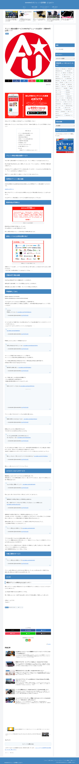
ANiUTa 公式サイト (9, 189)
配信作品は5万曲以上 (23, 137)
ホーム (46, 760)
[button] (11, 14)
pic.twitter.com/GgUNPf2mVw (27, 386)
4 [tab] (42, 24)
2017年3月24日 (24, 315)
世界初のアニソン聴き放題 (24, 135)
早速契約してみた (22, 142)
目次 (26, 130)
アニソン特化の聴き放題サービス (26, 133)
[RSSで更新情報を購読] (29, 640)
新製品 (7, 607)
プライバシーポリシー (58, 760)
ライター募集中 (66, 760)
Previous (4, 16)
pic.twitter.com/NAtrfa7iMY (29, 528)
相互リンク (73, 760)
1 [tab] (36, 24)
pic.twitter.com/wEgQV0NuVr (30, 419)
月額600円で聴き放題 (23, 140)
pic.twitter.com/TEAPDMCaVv (24, 312)
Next (75, 16)
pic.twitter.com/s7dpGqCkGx (24, 437)
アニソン (16, 607)
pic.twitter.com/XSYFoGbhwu (41, 456)
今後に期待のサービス (23, 146)
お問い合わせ (50, 760)
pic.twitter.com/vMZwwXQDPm (30, 345)
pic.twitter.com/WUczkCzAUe (13, 504)
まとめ (20, 148)
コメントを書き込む (28, 744)
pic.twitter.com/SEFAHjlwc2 (25, 367)
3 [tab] (40, 24)
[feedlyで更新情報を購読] (27, 640)
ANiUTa (11, 607)
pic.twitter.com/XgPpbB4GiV (13, 330)
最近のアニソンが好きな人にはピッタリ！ (29, 150)
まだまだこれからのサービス (25, 144)
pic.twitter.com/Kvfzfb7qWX (29, 484)
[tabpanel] (11, 16)
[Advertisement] (28, 88)
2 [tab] (38, 24)
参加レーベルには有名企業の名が (26, 138)
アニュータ (21, 607)
